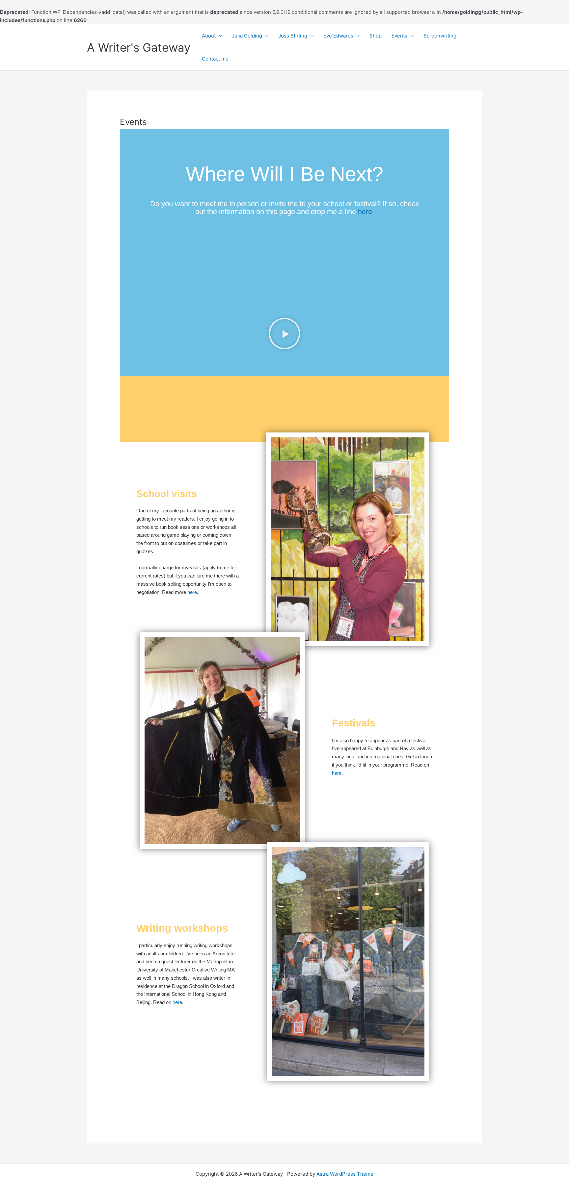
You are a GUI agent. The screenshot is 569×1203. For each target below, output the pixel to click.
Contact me (215, 59)
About (209, 36)
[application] (219, 35)
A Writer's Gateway (138, 47)
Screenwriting (439, 36)
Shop (375, 36)
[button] (284, 335)
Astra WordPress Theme (344, 1174)
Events (399, 36)
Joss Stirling (292, 36)
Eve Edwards (338, 36)
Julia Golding (247, 36)
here (365, 212)
